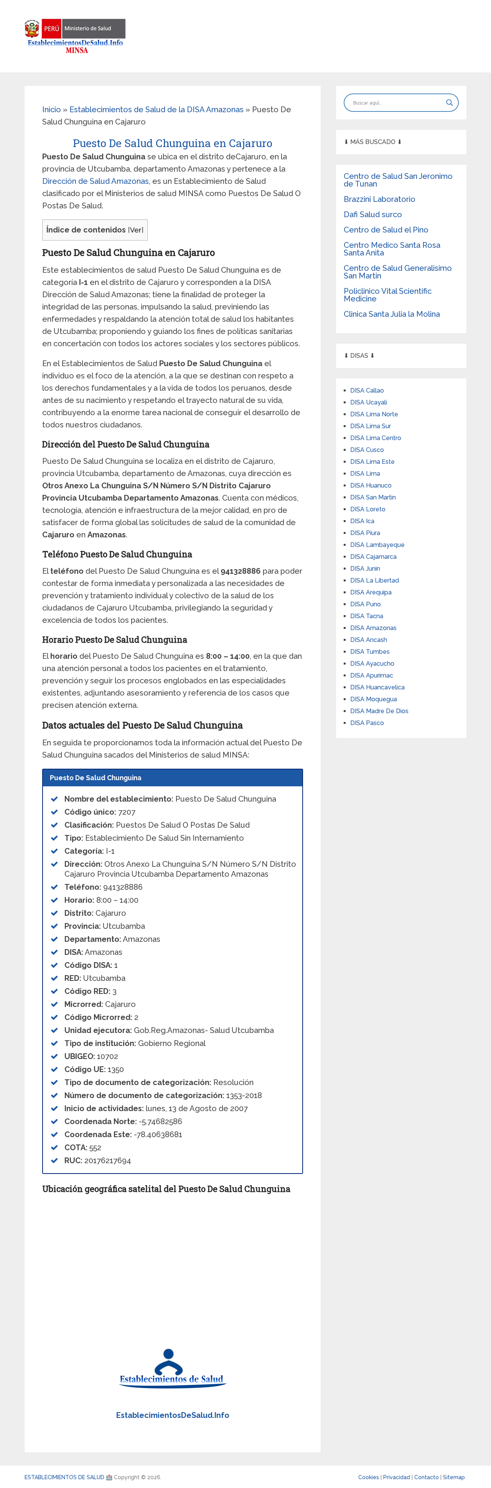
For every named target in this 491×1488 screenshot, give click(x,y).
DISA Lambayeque (377, 544)
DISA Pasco (367, 723)
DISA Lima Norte (374, 414)
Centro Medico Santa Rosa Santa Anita (392, 249)
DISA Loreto (368, 509)
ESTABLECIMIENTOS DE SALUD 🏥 (68, 1477)
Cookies (369, 1477)
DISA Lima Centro (375, 438)
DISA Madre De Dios (379, 711)
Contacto (427, 1477)
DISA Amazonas (373, 628)
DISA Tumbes (370, 651)
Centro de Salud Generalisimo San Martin (398, 272)
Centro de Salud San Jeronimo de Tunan (398, 180)
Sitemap (454, 1477)
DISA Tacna (366, 616)
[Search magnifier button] (449, 102)
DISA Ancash (368, 639)
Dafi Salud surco (373, 214)
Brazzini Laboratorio (379, 199)
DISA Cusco (367, 449)
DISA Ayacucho (372, 663)
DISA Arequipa (371, 592)
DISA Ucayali (368, 402)
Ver (136, 230)
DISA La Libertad (374, 580)
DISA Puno (365, 604)
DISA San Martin (373, 497)
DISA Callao (367, 390)
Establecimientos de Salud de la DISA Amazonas (156, 109)
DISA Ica (362, 521)
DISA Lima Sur (370, 426)
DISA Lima (365, 473)
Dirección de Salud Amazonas (95, 181)
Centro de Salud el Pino (386, 229)
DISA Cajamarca (373, 556)
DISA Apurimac (371, 675)
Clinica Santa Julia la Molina (392, 314)
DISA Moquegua (373, 699)
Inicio (51, 109)
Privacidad (397, 1477)
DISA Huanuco (371, 485)
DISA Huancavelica (377, 687)
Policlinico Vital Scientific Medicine (388, 294)
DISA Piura (365, 533)
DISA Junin (365, 568)
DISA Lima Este (372, 461)
